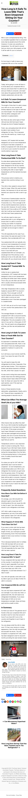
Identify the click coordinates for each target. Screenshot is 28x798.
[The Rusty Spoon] (14, 3)
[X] (5, 702)
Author (3, 659)
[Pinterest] (13, 702)
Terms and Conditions (10, 795)
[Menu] (2, 3)
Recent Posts (8, 659)
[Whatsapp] (15, 702)
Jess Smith (15, 22)
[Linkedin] (10, 702)
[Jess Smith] (4, 664)
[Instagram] (18, 702)
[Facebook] (2, 702)
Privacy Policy (19, 795)
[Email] (20, 702)
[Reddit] (8, 702)
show (11, 55)
